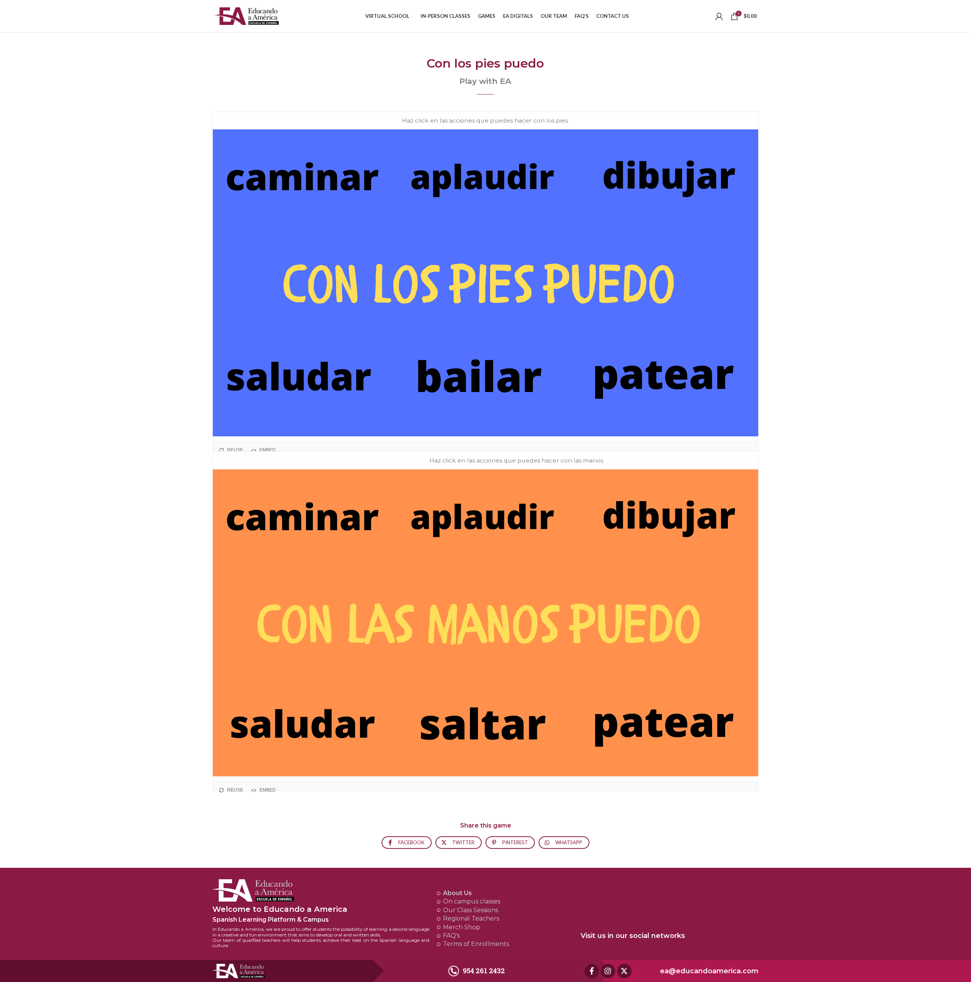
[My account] (719, 16)
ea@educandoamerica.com (709, 971)
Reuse (235, 450)
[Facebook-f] (591, 971)
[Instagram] (608, 971)
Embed (267, 450)
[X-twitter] (624, 971)
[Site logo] (246, 15)
